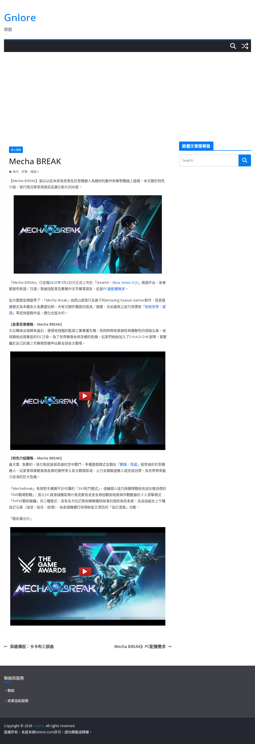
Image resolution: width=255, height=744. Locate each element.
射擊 (25, 172)
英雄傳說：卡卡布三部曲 (32, 646)
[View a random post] (245, 46)
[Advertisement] (127, 89)
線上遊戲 (16, 149)
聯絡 (10, 690)
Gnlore (20, 17)
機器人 (34, 172)
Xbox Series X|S (125, 282)
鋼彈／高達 (128, 464)
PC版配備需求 (114, 288)
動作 (16, 172)
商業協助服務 (17, 700)
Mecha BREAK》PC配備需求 (140, 646)
